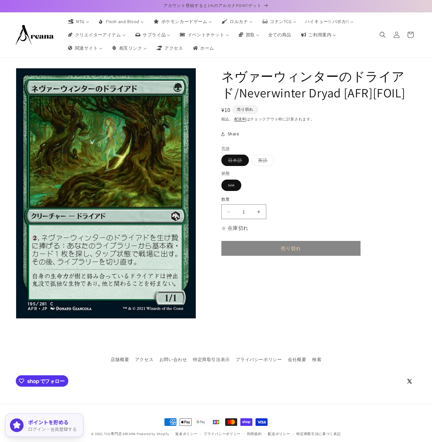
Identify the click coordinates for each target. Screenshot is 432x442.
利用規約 (254, 434)
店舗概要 (120, 359)
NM (233, 186)
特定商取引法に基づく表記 (318, 434)
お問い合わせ (173, 359)
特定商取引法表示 (211, 359)
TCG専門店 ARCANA (120, 434)
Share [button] (233, 134)
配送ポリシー (279, 434)
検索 (316, 359)
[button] (383, 35)
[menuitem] (78, 21)
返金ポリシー (186, 434)
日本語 (237, 161)
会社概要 (297, 359)
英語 (265, 161)
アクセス (144, 359)
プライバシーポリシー (259, 359)
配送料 (240, 119)
